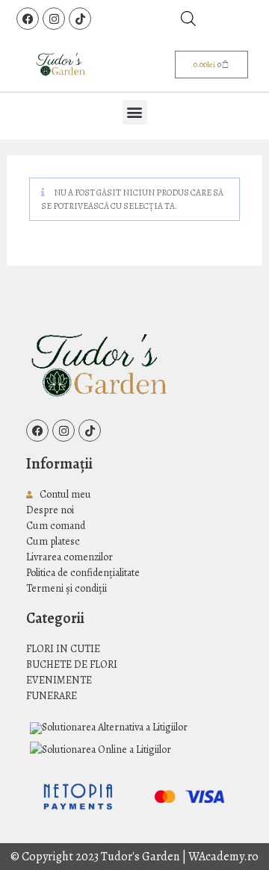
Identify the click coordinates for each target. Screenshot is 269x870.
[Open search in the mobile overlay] (188, 18)
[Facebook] (27, 18)
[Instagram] (54, 18)
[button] (135, 112)
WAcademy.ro (223, 856)
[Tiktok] (80, 18)
